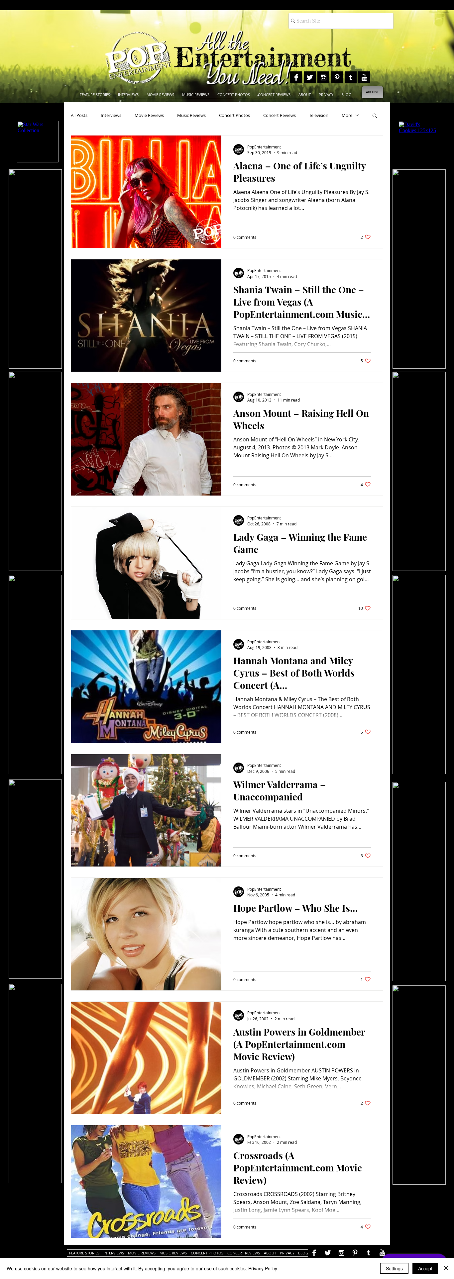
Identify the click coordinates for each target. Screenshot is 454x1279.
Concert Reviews (279, 115)
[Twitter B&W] (310, 77)
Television (318, 115)
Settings (394, 1268)
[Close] (446, 1268)
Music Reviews (191, 115)
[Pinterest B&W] (337, 77)
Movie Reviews (149, 115)
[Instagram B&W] (323, 77)
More (347, 115)
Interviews (111, 115)
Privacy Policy (262, 1268)
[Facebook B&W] (296, 77)
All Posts (79, 115)
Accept (425, 1268)
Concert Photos (234, 115)
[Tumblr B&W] (351, 77)
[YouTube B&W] (364, 77)
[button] (375, 116)
